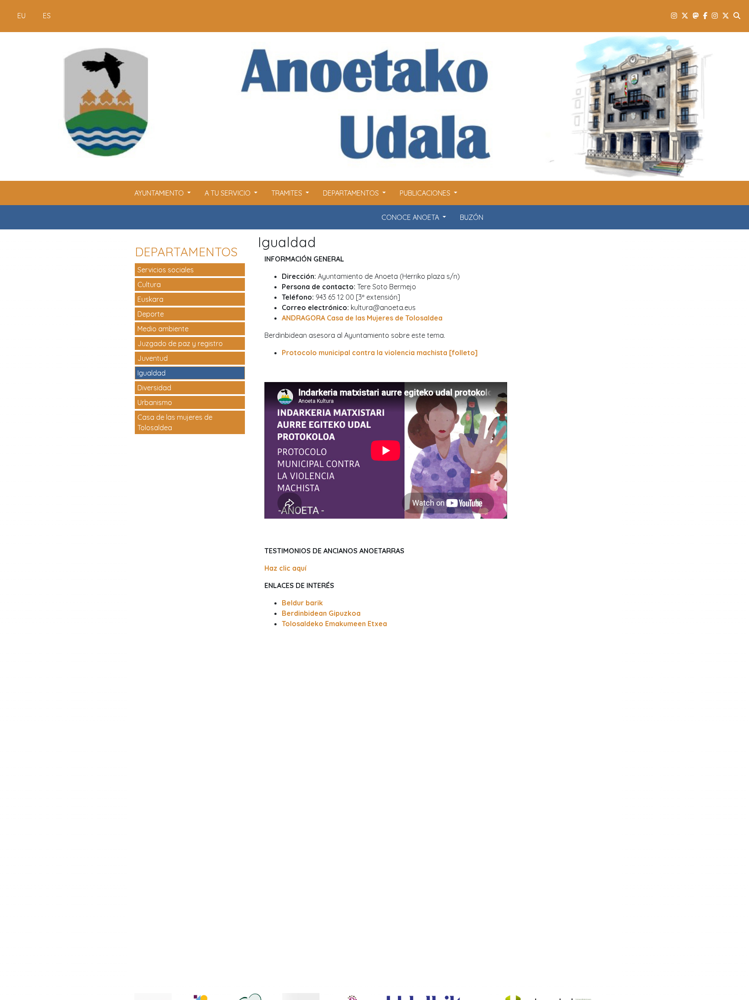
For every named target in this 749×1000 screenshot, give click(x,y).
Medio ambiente (163, 328)
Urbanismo (154, 402)
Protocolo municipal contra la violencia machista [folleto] (380, 352)
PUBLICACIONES (426, 193)
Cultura (149, 284)
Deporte (150, 314)
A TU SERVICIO (228, 193)
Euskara (150, 299)
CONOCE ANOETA (411, 217)
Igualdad (151, 373)
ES (47, 15)
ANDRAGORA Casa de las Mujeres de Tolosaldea (362, 318)
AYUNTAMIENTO (160, 193)
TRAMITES (287, 193)
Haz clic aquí (285, 568)
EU (21, 15)
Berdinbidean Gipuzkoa (321, 613)
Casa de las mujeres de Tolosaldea (174, 422)
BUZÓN (471, 217)
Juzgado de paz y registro (180, 343)
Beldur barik (302, 602)
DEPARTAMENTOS (352, 193)
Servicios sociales (165, 269)
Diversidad (154, 387)
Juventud (152, 358)
